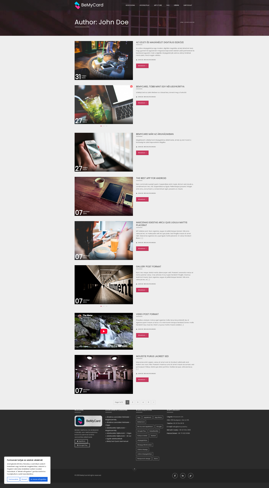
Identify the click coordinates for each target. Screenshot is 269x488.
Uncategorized (151, 60)
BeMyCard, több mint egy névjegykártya (160, 86)
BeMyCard (141, 422)
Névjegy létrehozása (144, 445)
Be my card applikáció (145, 427)
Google (159, 427)
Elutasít (24, 479)
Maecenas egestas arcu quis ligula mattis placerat (161, 224)
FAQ (167, 5)
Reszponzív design (143, 459)
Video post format (147, 314)
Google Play (145, 5)
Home (181, 22)
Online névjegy (142, 449)
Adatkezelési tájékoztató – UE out (119, 436)
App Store (158, 5)
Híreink (176, 5)
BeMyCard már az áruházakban (155, 134)
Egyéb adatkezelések (114, 439)
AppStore (81, 441)
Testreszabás (13, 479)
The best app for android (151, 178)
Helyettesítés (153, 431)
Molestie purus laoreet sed (152, 356)
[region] (27, 470)
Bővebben (142, 66)
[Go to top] (135, 469)
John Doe (141, 60)
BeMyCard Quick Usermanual (117, 441)
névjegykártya (142, 440)
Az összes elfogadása (38, 479)
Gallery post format (148, 266)
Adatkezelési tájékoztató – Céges (119, 433)
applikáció (147, 417)
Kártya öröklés (142, 436)
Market (153, 436)
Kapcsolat (188, 5)
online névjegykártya (144, 454)
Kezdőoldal (130, 5)
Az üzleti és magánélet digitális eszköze (160, 42)
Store (156, 459)
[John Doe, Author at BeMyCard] (89, 5)
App (138, 417)
